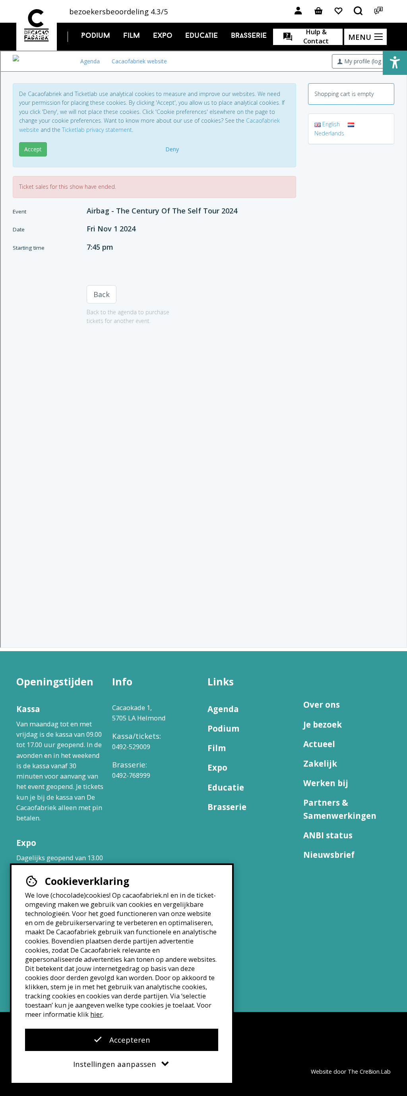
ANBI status (328, 835)
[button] (395, 63)
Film (131, 36)
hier (96, 1014)
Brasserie (249, 36)
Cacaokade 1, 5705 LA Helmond (139, 712)
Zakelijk (320, 763)
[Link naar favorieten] (338, 11)
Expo (162, 36)
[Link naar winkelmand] (318, 11)
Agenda (41, 36)
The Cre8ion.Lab (369, 1071)
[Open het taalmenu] (378, 11)
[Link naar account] (298, 11)
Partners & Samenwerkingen (339, 809)
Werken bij (325, 783)
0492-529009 (131, 746)
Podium (95, 36)
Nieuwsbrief (329, 854)
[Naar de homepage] (36, 25)
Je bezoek (322, 724)
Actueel (319, 744)
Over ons (321, 704)
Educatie (201, 36)
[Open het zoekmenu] (358, 11)
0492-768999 (131, 775)
